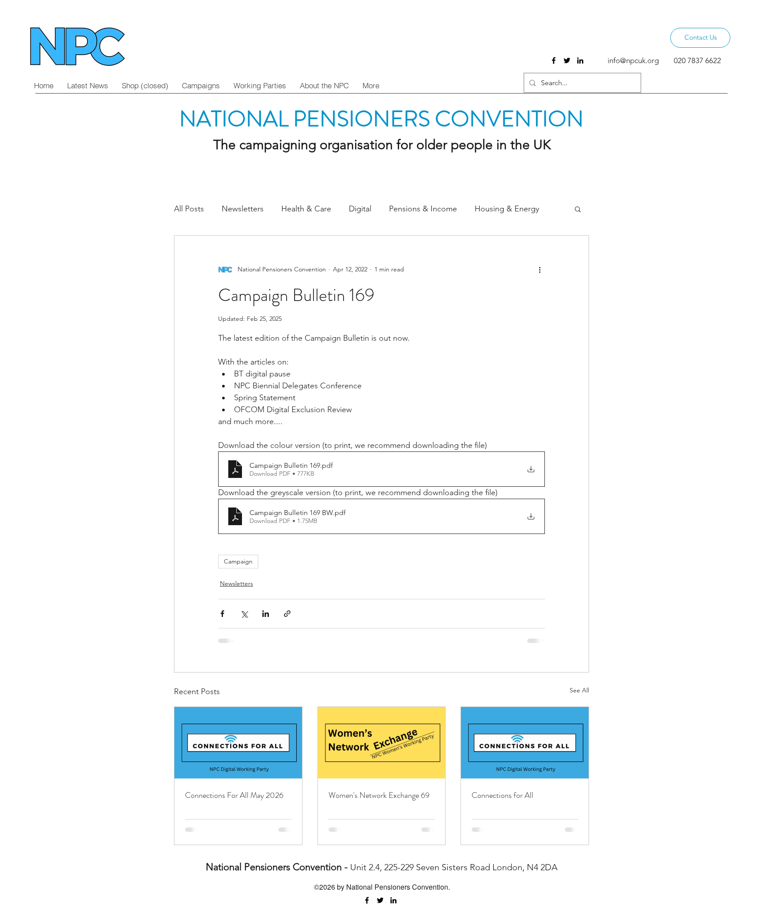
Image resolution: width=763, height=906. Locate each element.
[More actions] (539, 269)
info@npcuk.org (633, 60)
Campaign (238, 561)
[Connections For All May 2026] (238, 742)
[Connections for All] (525, 742)
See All (579, 690)
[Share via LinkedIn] (265, 613)
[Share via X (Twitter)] (244, 613)
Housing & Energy (507, 209)
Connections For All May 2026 (234, 795)
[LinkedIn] (580, 60)
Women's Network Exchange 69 (379, 795)
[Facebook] (553, 60)
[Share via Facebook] (222, 613)
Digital (360, 209)
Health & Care (306, 209)
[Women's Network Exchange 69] (382, 742)
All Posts (189, 209)
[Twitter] (567, 60)
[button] (578, 208)
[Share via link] (287, 613)
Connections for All (502, 795)
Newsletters (243, 209)
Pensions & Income (423, 209)
